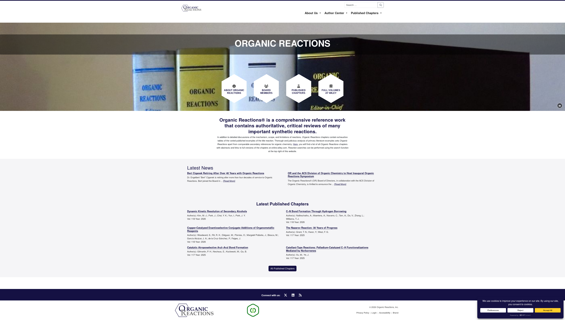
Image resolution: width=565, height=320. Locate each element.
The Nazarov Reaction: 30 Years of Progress (311, 227)
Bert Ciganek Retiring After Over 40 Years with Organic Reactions (225, 173)
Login (374, 312)
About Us (311, 13)
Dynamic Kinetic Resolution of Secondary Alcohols (217, 211)
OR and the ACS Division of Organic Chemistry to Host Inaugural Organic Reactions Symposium (331, 175)
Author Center (334, 13)
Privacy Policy (362, 312)
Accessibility (384, 312)
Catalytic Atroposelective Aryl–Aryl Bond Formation (217, 247)
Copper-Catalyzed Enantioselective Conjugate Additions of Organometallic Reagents (230, 229)
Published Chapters (364, 13)
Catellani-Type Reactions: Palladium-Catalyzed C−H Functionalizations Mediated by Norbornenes (327, 249)
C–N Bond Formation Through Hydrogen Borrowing (316, 211)
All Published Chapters (282, 268)
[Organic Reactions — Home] (191, 8)
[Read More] (229, 180)
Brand (395, 312)
